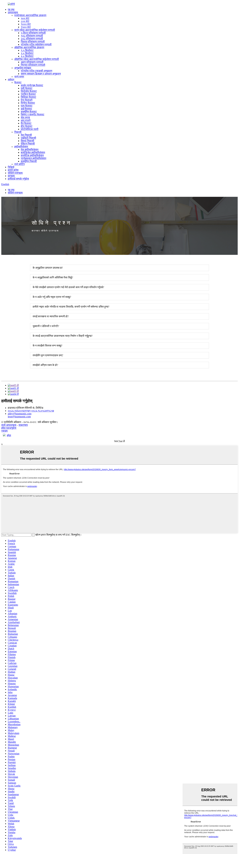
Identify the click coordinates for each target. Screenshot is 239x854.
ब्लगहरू (11, 175)
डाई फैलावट (26, 108)
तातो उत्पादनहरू (8, 425)
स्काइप (4, 430)
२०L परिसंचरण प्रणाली (32, 38)
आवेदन (11, 79)
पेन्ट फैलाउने (26, 100)
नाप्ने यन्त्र (19, 76)
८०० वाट (25, 21)
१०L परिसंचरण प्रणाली (32, 35)
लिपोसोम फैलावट (29, 91)
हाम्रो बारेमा (13, 170)
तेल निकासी (26, 135)
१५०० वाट (26, 27)
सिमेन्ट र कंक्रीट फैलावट (32, 114)
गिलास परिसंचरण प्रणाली (33, 41)
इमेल (9, 435)
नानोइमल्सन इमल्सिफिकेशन (33, 158)
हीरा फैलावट (26, 126)
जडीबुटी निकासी (28, 137)
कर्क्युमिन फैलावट (29, 111)
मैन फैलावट (26, 123)
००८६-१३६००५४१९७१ (19, 410)
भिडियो (11, 167)
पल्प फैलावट (26, 105)
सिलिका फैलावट (28, 97)
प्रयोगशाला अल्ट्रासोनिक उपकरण (30, 15)
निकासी (17, 132)
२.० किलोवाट (27, 53)
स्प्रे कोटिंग (19, 164)
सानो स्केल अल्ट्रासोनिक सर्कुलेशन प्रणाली (34, 30)
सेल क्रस (25, 117)
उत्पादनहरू (13, 12)
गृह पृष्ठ (11, 9)
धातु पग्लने (25, 120)
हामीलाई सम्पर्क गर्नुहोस (18, 178)
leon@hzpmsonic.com (19, 416)
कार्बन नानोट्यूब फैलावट (32, 85)
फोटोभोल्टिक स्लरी (29, 129)
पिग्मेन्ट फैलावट (28, 102)
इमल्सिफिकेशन (21, 146)
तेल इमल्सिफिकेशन (29, 149)
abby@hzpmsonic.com (19, 413)
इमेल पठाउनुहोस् (8, 428)
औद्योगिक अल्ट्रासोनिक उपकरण (29, 47)
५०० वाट (25, 18)
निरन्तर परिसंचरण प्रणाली (33, 65)
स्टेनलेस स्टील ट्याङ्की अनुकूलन (36, 70)
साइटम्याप (23, 425)
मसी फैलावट (26, 88)
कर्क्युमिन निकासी (29, 161)
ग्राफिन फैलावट (28, 94)
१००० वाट (26, 24)
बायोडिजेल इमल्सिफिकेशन (33, 152)
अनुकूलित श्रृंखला (22, 67)
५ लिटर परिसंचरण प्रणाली (33, 32)
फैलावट (17, 82)
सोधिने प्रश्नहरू (15, 173)
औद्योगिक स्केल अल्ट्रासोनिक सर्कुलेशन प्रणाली (36, 59)
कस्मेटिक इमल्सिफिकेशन (32, 155)
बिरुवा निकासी (27, 140)
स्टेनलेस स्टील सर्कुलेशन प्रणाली (36, 44)
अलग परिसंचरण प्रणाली (32, 62)
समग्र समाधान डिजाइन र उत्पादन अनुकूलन (41, 73)
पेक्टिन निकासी (28, 143)
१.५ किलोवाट (27, 50)
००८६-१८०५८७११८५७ (42, 410)
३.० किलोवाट (27, 56)
